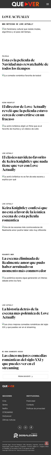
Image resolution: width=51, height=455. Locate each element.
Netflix (5, 408)
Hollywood (6, 416)
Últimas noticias (8, 420)
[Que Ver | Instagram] (25, 427)
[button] (47, 4)
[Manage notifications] (47, 443)
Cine (4, 401)
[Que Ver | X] (20, 427)
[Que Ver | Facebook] (31, 427)
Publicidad (30, 401)
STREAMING (7, 412)
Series (5, 405)
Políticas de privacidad (35, 408)
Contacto (30, 405)
